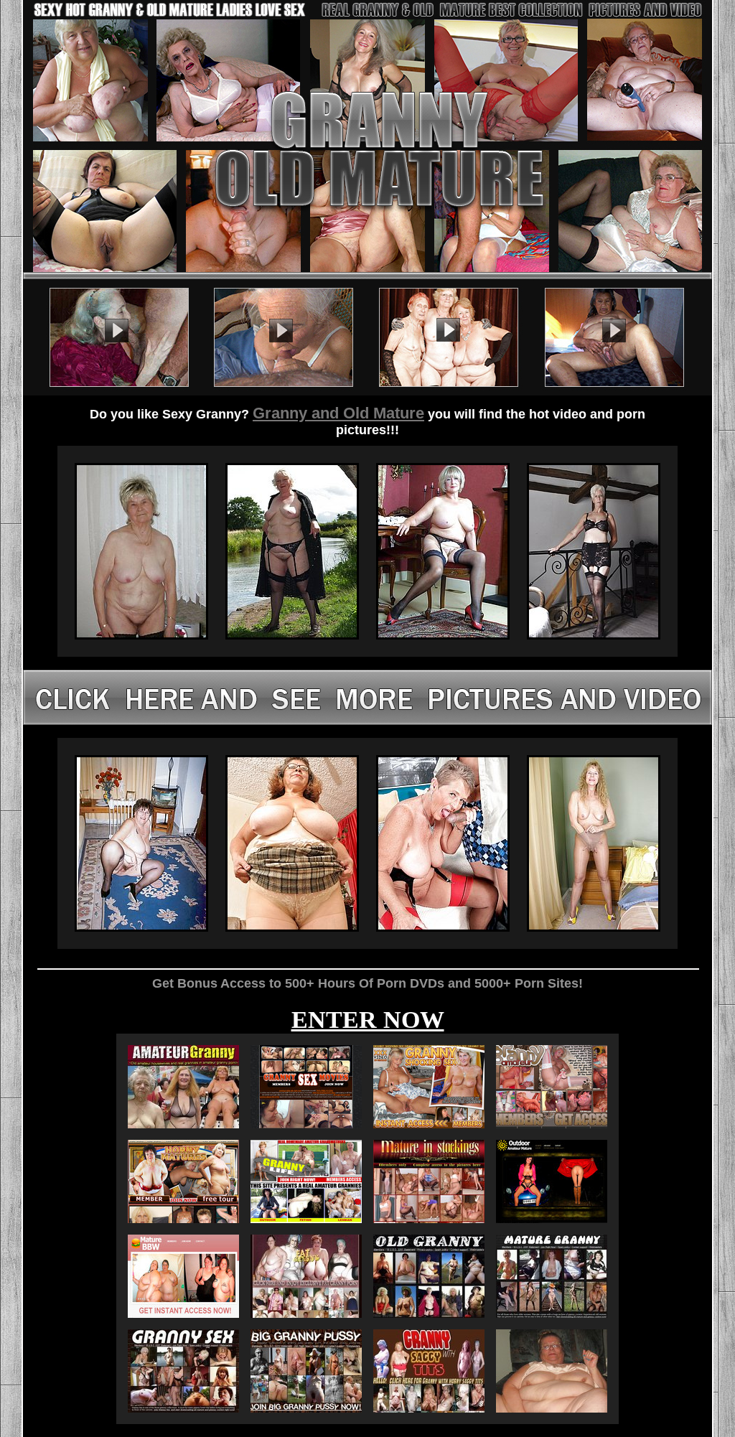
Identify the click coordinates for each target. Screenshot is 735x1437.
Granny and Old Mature (338, 413)
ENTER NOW (367, 1019)
